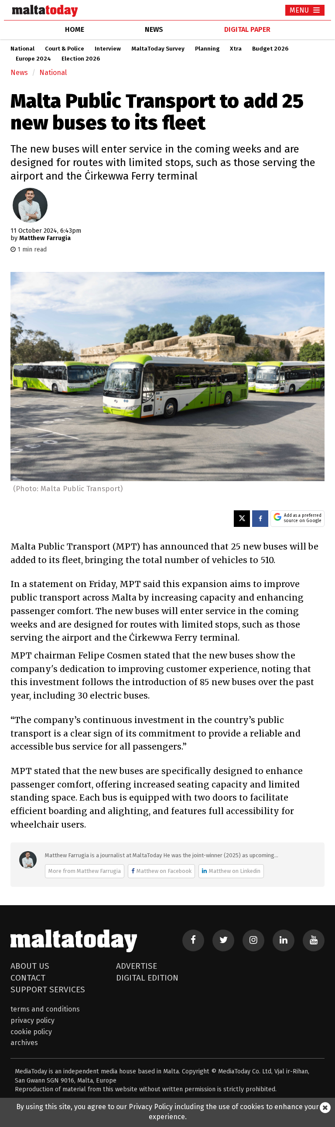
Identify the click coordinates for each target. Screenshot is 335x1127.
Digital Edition (147, 978)
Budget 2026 (270, 48)
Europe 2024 (33, 58)
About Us (29, 966)
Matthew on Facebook (164, 871)
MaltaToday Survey (158, 48)
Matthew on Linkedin (234, 871)
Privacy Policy (32, 1020)
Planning (207, 48)
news (154, 29)
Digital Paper (247, 29)
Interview (108, 48)
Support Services (47, 989)
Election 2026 (81, 58)
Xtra (236, 48)
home (74, 29)
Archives (24, 1043)
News (19, 72)
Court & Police (64, 48)
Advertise (136, 966)
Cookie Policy (31, 1032)
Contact (27, 978)
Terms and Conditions (45, 1009)
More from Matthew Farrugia (84, 871)
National (22, 48)
